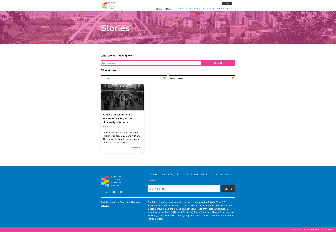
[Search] (227, 3)
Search (228, 188)
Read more (136, 147)
